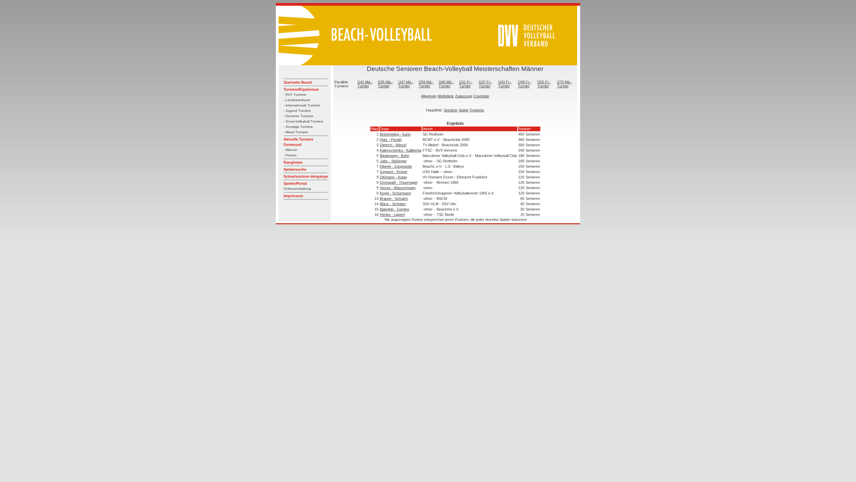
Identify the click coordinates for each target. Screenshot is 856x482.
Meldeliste (446, 96)
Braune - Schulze (394, 198)
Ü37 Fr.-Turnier (485, 84)
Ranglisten (293, 162)
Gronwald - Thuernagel (398, 182)
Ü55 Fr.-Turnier (544, 84)
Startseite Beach (298, 82)
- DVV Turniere (295, 94)
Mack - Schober (393, 204)
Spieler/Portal (295, 183)
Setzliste (450, 110)
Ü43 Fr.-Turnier (505, 84)
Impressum (293, 196)
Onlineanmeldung (297, 188)
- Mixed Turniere (296, 132)
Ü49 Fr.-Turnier (524, 84)
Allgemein (428, 96)
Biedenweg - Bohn (394, 156)
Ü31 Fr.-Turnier (465, 84)
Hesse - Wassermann (398, 188)
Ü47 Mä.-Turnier (405, 84)
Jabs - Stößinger (393, 161)
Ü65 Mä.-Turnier (446, 84)
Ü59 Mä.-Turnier (426, 84)
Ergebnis (477, 110)
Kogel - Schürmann (395, 193)
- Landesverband (297, 100)
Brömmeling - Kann (395, 134)
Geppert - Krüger (394, 172)
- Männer (290, 150)
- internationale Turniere (302, 105)
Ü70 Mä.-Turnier (564, 84)
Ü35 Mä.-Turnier (385, 84)
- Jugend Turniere (297, 110)
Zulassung (463, 96)
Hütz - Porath (391, 140)
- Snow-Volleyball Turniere (303, 121)
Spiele (463, 110)
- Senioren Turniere (298, 116)
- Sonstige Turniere (298, 127)
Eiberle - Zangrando (396, 166)
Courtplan (481, 96)
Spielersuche (295, 169)
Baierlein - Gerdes (394, 209)
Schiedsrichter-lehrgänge (306, 176)
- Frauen (290, 155)
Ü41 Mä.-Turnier (364, 84)
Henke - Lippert (392, 215)
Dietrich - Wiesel (393, 145)
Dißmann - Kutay (393, 177)
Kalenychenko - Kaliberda (400, 150)
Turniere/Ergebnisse (301, 89)
